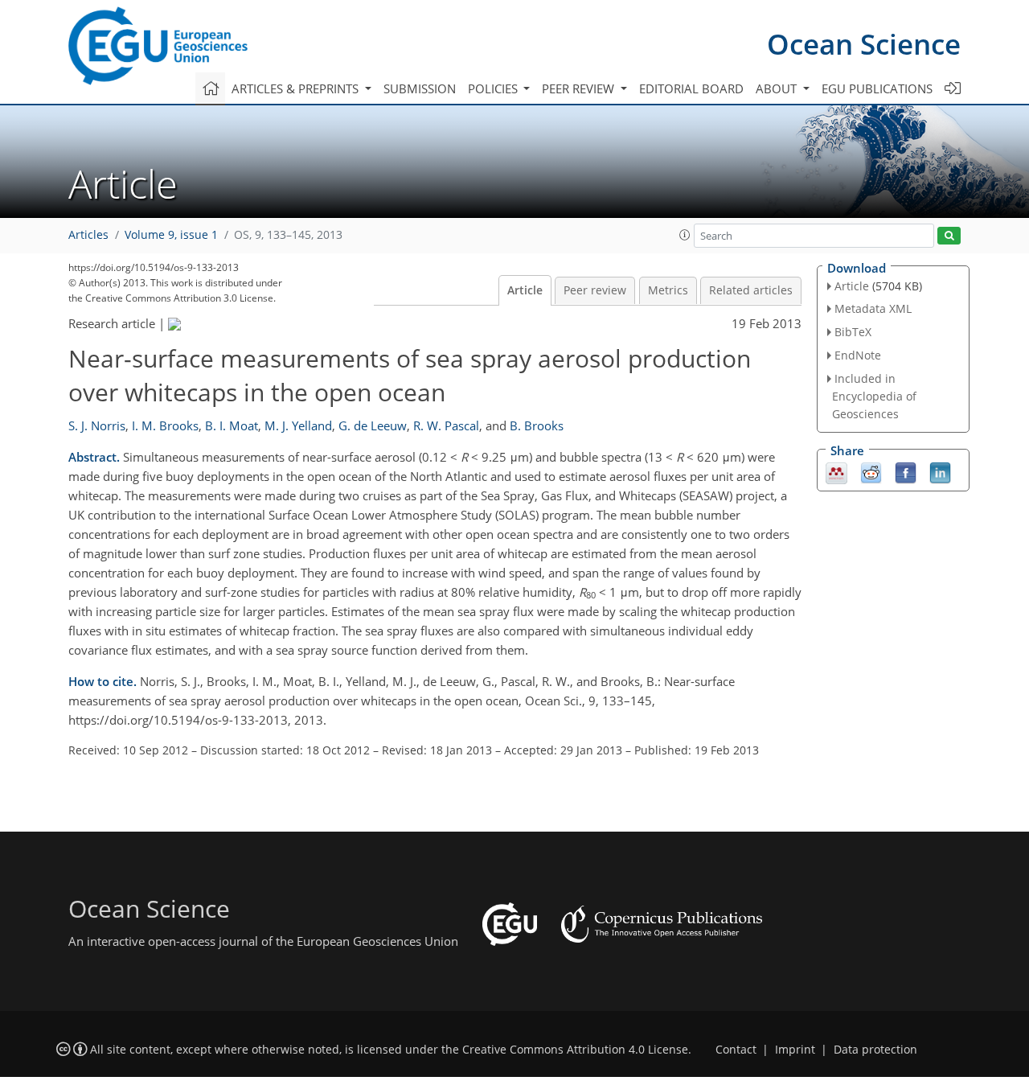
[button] (685, 235)
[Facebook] (905, 471)
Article (525, 290)
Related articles (751, 290)
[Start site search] (949, 236)
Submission (419, 88)
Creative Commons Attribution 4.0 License (575, 1049)
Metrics (668, 290)
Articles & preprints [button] (297, 88)
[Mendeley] (836, 471)
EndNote (857, 355)
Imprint (795, 1049)
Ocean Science (864, 44)
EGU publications (877, 88)
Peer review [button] (579, 88)
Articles (88, 235)
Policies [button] (494, 88)
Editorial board (691, 88)
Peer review (595, 290)
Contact (735, 1049)
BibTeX (852, 331)
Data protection (875, 1049)
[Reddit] (871, 471)
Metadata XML (873, 308)
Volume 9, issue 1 (171, 235)
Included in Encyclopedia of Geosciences (874, 396)
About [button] (778, 88)
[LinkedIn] (940, 471)
